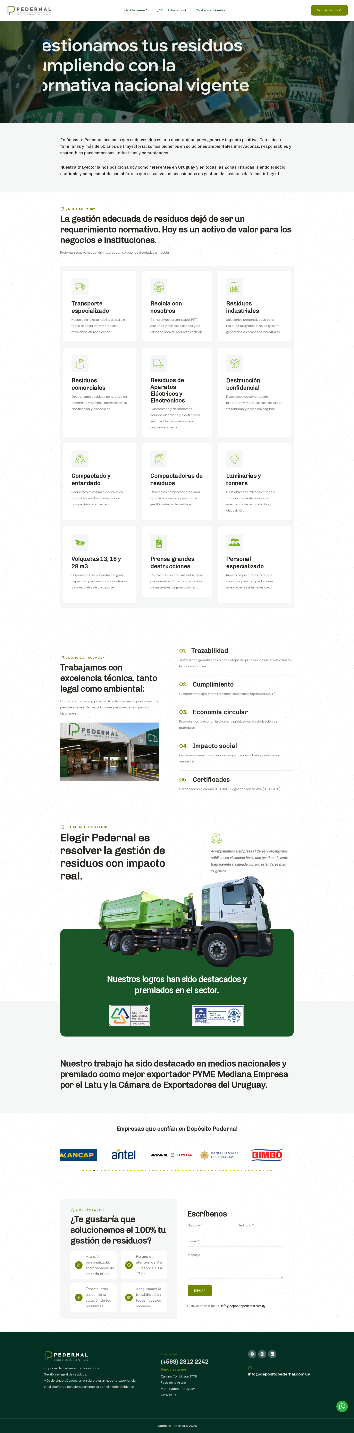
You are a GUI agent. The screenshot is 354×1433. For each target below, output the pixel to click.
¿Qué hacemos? (135, 10)
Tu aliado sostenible (210, 10)
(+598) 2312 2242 (185, 1361)
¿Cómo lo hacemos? (171, 10)
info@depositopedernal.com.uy (243, 1306)
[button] (64, 1155)
